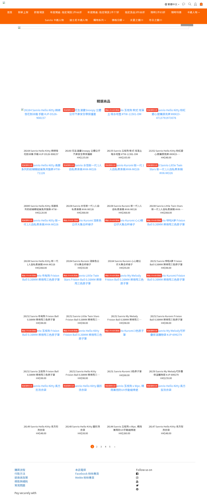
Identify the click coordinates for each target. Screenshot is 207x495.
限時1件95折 (158, 12)
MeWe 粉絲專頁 (84, 477)
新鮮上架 (23, 12)
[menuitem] (92, 446)
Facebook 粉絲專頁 (87, 474)
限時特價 (176, 12)
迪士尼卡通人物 (79, 20)
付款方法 (20, 474)
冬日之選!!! (155, 20)
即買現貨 (39, 12)
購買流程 (20, 470)
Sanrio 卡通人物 (54, 20)
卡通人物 (192, 12)
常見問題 (20, 485)
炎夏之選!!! (136, 20)
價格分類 (117, 20)
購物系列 (98, 20)
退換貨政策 (21, 477)
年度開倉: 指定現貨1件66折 (66, 12)
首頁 (9, 12)
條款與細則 (21, 481)
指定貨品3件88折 (135, 12)
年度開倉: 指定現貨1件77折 (103, 12)
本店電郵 (80, 470)
